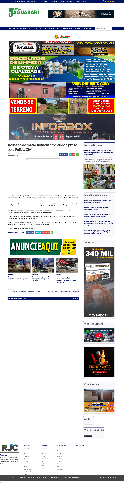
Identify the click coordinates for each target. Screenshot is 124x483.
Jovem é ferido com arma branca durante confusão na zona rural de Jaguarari (97, 215)
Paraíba (44, 1)
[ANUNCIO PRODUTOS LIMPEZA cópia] (62, 81)
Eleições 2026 (41, 28)
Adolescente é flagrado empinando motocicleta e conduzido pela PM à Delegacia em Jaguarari (66, 279)
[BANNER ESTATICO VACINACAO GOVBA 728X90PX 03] (81, 18)
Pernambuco (54, 1)
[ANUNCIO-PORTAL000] (43, 254)
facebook (75, 298)
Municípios (86, 28)
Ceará (38, 1)
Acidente (27, 448)
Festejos (59, 458)
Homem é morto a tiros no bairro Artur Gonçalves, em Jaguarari (19, 278)
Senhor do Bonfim (29, 471)
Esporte (59, 456)
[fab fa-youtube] (111, 478)
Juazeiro (26, 461)
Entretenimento (66, 28)
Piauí (62, 1)
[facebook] (103, 1)
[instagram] (108, 1)
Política (23, 28)
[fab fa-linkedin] (108, 478)
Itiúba (26, 458)
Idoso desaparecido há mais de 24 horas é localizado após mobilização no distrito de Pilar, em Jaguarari (98, 223)
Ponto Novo (27, 469)
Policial (59, 464)
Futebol (59, 461)
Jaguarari (11, 274)
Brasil (10, 1)
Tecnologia (27, 474)
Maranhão (31, 1)
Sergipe (86, 1)
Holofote (26, 456)
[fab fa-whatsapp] (115, 1)
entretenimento (61, 453)
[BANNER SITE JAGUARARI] (62, 40)
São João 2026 (53, 28)
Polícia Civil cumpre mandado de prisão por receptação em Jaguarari (42, 278)
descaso (26, 451)
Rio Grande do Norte (73, 1)
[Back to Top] (115, 478)
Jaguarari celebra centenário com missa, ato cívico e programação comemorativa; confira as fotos (98, 153)
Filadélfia (26, 453)
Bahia (16, 1)
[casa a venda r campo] (62, 97)
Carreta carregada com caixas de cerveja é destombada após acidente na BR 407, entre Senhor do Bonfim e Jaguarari (97, 231)
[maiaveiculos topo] (62, 55)
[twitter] (106, 1)
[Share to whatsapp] (77, 154)
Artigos (77, 28)
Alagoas (22, 1)
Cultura (31, 28)
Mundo (26, 464)
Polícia (15, 28)
